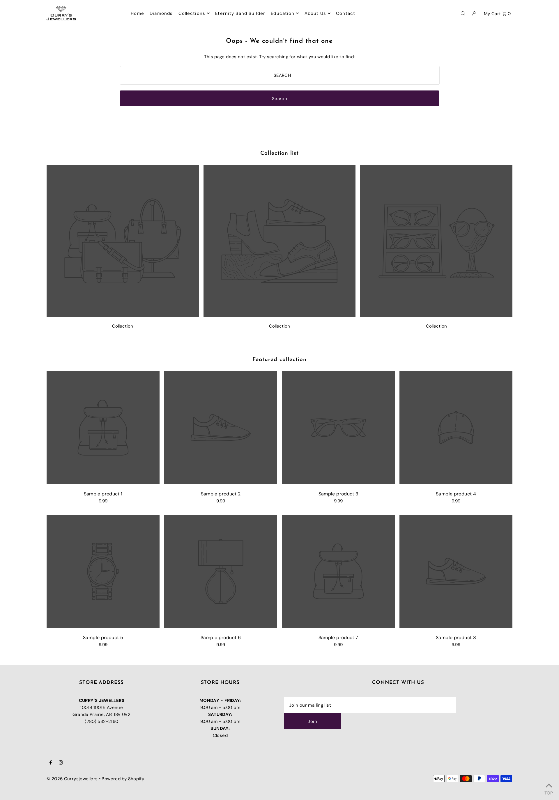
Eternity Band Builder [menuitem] (240, 13)
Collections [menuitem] (191, 13)
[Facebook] (50, 763)
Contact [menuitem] (345, 13)
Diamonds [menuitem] (161, 13)
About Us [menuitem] (315, 13)
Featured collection (279, 359)
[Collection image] (123, 315)
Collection (122, 326)
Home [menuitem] (137, 13)
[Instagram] (61, 763)
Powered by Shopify (123, 779)
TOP (548, 792)
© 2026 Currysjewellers (72, 779)
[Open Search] (463, 13)
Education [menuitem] (282, 13)
